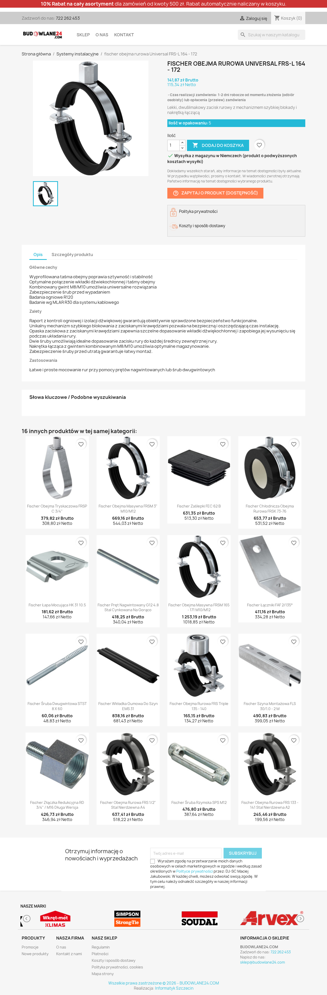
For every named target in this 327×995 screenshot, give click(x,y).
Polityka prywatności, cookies (117, 967)
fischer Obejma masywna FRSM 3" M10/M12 (128, 509)
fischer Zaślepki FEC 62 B (199, 506)
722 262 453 (68, 18)
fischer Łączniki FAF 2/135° (270, 605)
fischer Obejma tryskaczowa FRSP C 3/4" (57, 509)
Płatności (100, 953)
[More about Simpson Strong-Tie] (127, 919)
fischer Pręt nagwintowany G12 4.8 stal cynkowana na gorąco (128, 607)
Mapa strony (103, 973)
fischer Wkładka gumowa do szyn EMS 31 (128, 706)
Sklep (83, 35)
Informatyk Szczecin (174, 988)
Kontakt (124, 35)
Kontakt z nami (69, 953)
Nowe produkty (35, 953)
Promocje (30, 947)
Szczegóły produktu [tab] (72, 254)
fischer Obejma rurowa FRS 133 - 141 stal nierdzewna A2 (269, 805)
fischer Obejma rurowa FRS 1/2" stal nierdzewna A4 (128, 805)
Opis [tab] (38, 254)
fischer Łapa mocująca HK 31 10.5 (57, 605)
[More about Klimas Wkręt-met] (55, 919)
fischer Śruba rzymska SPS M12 (199, 802)
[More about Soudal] (200, 919)
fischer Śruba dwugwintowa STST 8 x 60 (57, 706)
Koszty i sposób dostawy (113, 960)
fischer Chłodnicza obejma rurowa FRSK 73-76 (270, 509)
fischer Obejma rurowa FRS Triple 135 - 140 (199, 706)
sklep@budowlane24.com (262, 962)
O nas (102, 35)
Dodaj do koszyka (218, 145)
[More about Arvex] (272, 919)
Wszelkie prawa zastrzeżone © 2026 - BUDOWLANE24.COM (163, 983)
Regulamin (101, 947)
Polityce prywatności (194, 871)
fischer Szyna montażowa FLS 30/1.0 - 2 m (270, 706)
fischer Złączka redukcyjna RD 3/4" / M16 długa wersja (57, 805)
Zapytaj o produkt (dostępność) (215, 193)
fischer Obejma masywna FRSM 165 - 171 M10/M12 (198, 607)
